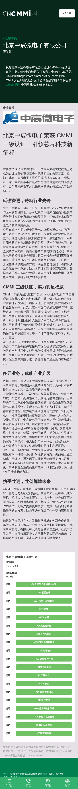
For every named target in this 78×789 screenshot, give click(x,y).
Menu (67, 13)
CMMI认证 (12, 84)
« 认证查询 (10, 38)
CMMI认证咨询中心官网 (20, 13)
